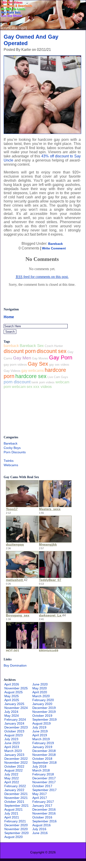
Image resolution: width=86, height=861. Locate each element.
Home (9, 317)
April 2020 (39, 692)
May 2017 (39, 794)
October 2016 (42, 817)
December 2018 (44, 751)
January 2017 (42, 805)
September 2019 (44, 719)
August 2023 (13, 735)
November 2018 (44, 755)
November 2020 (16, 829)
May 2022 (11, 778)
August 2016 (41, 825)
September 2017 (44, 790)
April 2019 (39, 735)
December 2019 (44, 708)
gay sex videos (59, 364)
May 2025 (11, 696)
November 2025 (16, 688)
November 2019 (44, 712)
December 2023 (16, 727)
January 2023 (14, 755)
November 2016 (44, 813)
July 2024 (11, 712)
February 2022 (15, 786)
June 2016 (40, 833)
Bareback (55, 244)
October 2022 (14, 766)
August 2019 (41, 723)
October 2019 (42, 715)
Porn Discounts (15, 452)
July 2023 (11, 739)
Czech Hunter (54, 346)
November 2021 (16, 798)
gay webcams (32, 371)
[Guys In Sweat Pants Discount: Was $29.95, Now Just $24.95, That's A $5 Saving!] (43, 29)
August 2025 (13, 692)
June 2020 (40, 684)
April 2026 (11, 684)
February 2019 (43, 743)
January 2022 (14, 790)
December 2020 (16, 825)
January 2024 (14, 723)
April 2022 (11, 782)
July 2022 (11, 774)
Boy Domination (15, 665)
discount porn (20, 351)
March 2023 (13, 751)
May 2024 (11, 715)
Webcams (11, 465)
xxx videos (42, 386)
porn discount (17, 381)
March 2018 (41, 770)
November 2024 (16, 708)
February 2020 (43, 700)
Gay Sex (38, 364)
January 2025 (14, 704)
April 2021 (11, 817)
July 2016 (39, 829)
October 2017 (42, 786)
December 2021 (16, 794)
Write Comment (54, 248)
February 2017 (43, 801)
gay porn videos (15, 364)
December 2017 (44, 778)
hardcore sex (31, 376)
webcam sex (22, 386)
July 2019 (39, 727)
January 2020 (42, 704)
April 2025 (11, 700)
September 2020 (16, 833)
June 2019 (40, 731)
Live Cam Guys (57, 377)
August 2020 (13, 837)
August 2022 (13, 770)
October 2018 (42, 758)
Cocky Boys (12, 448)
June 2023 (12, 743)
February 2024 (15, 719)
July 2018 (39, 766)
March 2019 (41, 739)
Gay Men (22, 357)
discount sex (52, 351)
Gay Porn (60, 357)
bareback (11, 346)
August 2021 (13, 809)
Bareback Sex (32, 346)
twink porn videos (43, 382)
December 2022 (16, 758)
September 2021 (16, 805)
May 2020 (39, 688)
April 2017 (39, 798)
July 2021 (11, 813)
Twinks (9, 460)
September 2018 (44, 762)
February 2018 (43, 774)
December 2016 (44, 809)
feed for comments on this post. (42, 277)
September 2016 (44, 821)
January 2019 (42, 747)
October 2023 (14, 731)
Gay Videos (12, 371)
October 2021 (14, 801)
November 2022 (16, 762)
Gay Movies (40, 358)
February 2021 (15, 821)
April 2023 (11, 747)
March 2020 (41, 696)
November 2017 (44, 782)
